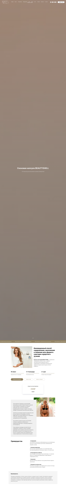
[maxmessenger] (54, 2)
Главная (12, 1)
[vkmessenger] (50, 2)
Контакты (42, 1)
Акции (32, 1)
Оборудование (25, 1)
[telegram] (52, 2)
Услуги (16, 1)
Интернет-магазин (30, 2)
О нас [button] (35, 1)
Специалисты (20, 1)
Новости (38, 1)
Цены (29, 1)
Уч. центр (46, 1)
